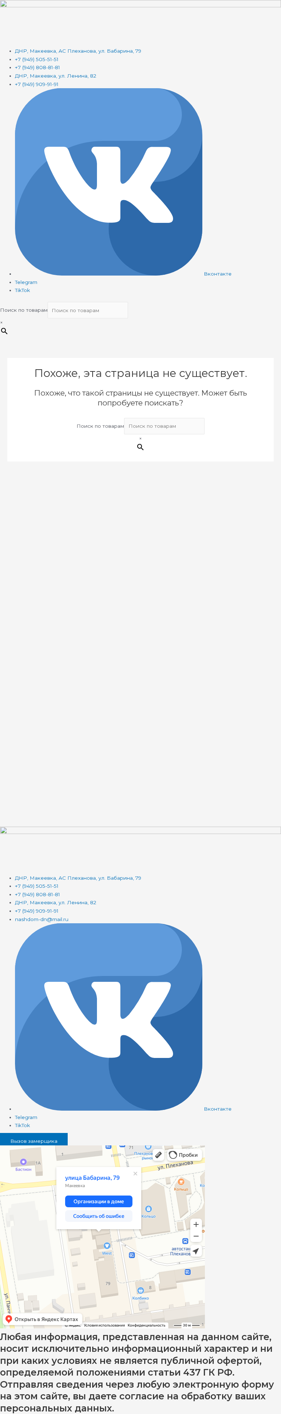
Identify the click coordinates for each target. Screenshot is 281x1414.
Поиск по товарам (24, 310)
